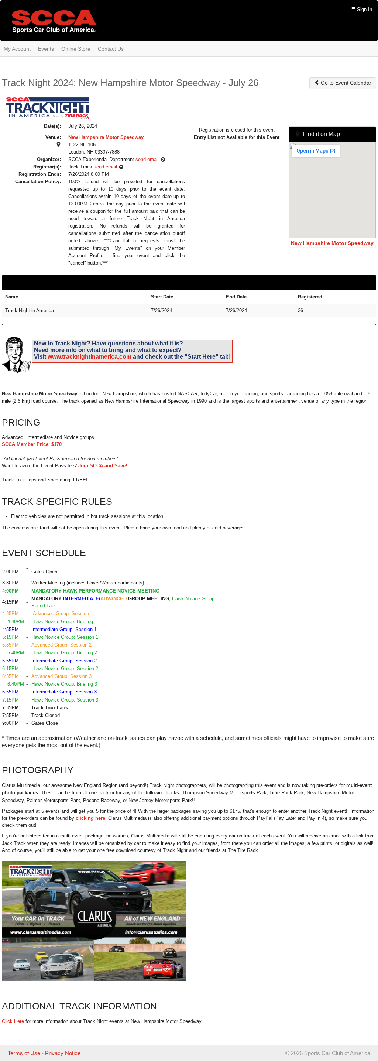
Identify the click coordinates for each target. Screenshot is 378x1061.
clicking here (90, 818)
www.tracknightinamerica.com (89, 357)
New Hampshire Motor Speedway (106, 137)
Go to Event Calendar (345, 83)
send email (147, 159)
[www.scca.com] (54, 22)
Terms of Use (24, 1053)
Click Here (13, 1021)
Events (46, 49)
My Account (17, 49)
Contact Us (111, 49)
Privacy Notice (62, 1053)
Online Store (75, 49)
